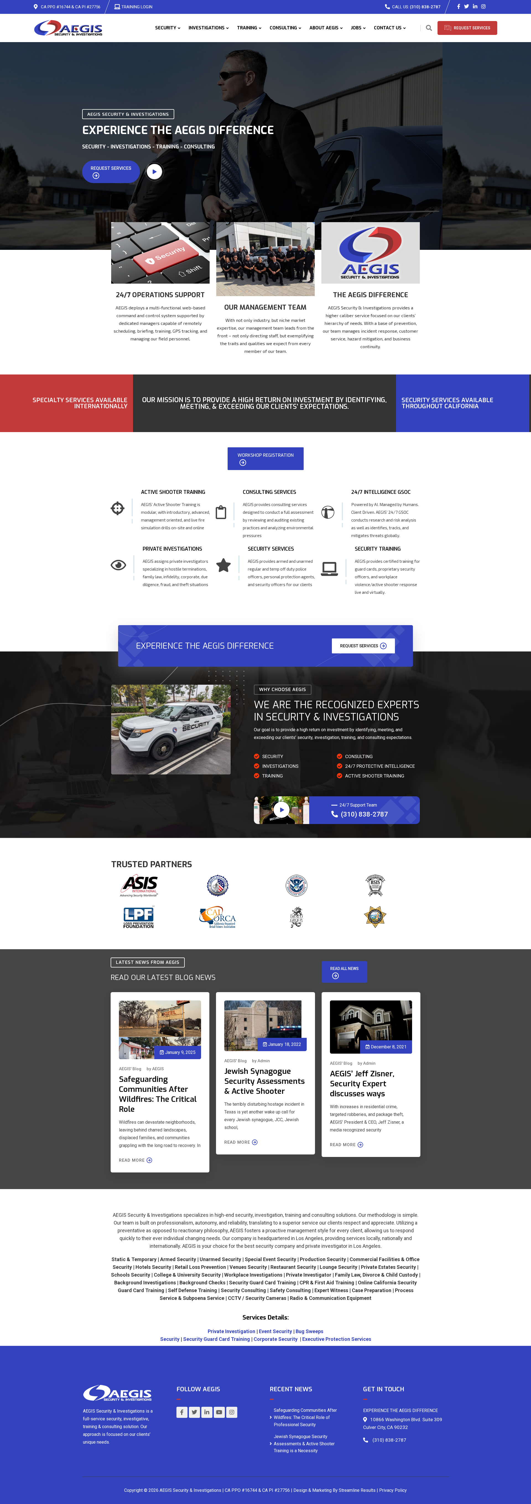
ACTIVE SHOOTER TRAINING (173, 492)
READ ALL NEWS (344, 968)
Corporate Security (276, 1339)
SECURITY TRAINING (378, 549)
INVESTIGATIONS (207, 28)
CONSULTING (283, 28)
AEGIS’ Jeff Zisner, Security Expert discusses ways (362, 1084)
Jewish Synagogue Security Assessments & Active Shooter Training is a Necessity (304, 1443)
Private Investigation (231, 1331)
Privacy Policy (393, 1490)
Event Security (275, 1331)
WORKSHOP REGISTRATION (266, 455)
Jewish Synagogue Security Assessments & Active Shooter (264, 1081)
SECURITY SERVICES (271, 549)
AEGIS (158, 1068)
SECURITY (165, 28)
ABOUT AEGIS (324, 28)
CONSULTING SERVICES (269, 492)
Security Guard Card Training (216, 1339)
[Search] (429, 28)
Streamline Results (357, 1490)
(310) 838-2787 (425, 6)
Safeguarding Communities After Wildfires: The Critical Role (158, 1094)
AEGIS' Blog (130, 1068)
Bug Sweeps (309, 1331)
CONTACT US (388, 28)
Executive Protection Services (336, 1339)
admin (263, 1060)
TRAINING (247, 28)
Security (169, 1339)
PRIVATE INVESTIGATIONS (172, 549)
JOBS (356, 28)
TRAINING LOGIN (136, 6)
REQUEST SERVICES (111, 168)
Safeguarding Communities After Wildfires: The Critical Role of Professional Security (305, 1417)
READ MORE (132, 1160)
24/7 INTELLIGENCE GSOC (381, 492)
